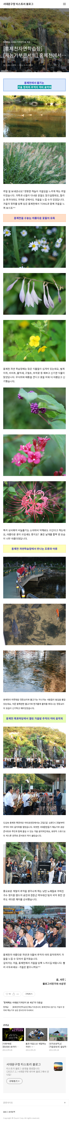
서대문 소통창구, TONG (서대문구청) (19, 1108)
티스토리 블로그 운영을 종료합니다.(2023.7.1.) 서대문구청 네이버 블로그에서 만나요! (27, 1071)
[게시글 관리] (18, 994)
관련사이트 (8, 1102)
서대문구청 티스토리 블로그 (18, 4)
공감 (5, 1113)
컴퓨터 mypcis (10, 1118)
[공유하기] (14, 994)
